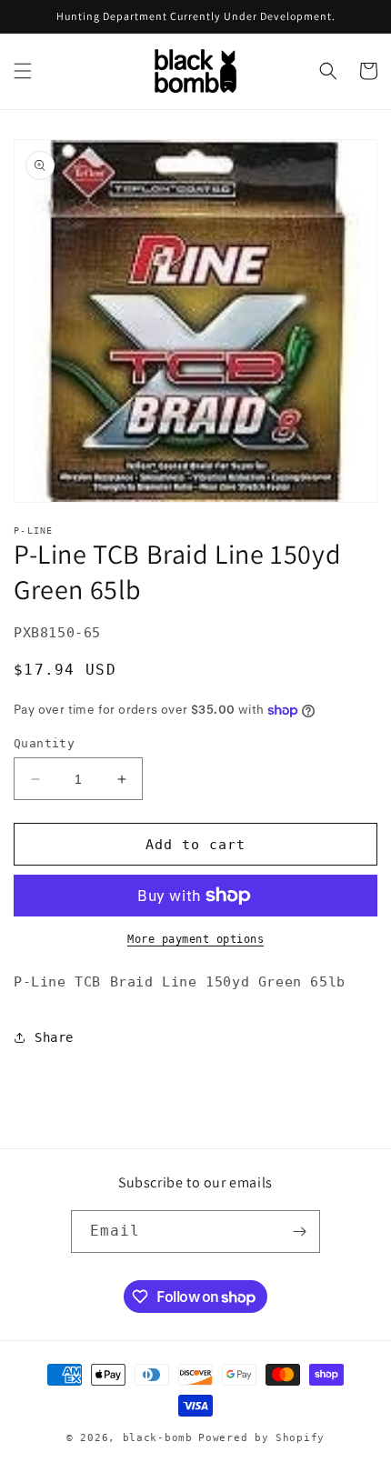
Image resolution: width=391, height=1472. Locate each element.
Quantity (44, 743)
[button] (23, 71)
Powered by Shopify (261, 1438)
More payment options (195, 939)
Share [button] (54, 1037)
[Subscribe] (299, 1231)
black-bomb (158, 1438)
